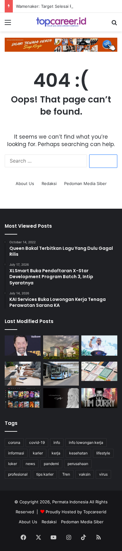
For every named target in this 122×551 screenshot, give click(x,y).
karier (38, 453)
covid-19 (37, 442)
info (56, 442)
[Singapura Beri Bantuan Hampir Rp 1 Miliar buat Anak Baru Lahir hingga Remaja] (61, 347)
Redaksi (49, 183)
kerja (56, 453)
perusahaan (78, 463)
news (30, 463)
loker (12, 463)
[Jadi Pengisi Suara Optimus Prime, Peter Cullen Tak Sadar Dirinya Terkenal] (23, 345)
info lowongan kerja (86, 442)
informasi (16, 453)
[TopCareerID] (61, 22)
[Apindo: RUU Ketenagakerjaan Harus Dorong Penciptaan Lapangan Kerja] (23, 373)
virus (103, 474)
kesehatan (78, 453)
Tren (66, 474)
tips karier (44, 474)
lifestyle (103, 453)
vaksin (84, 474)
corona (14, 442)
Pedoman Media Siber (85, 183)
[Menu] (8, 24)
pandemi (51, 463)
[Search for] (114, 24)
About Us (25, 183)
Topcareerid (94, 511)
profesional (18, 474)
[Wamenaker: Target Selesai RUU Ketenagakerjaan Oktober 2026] (99, 345)
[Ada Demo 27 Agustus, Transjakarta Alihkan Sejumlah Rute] (61, 373)
